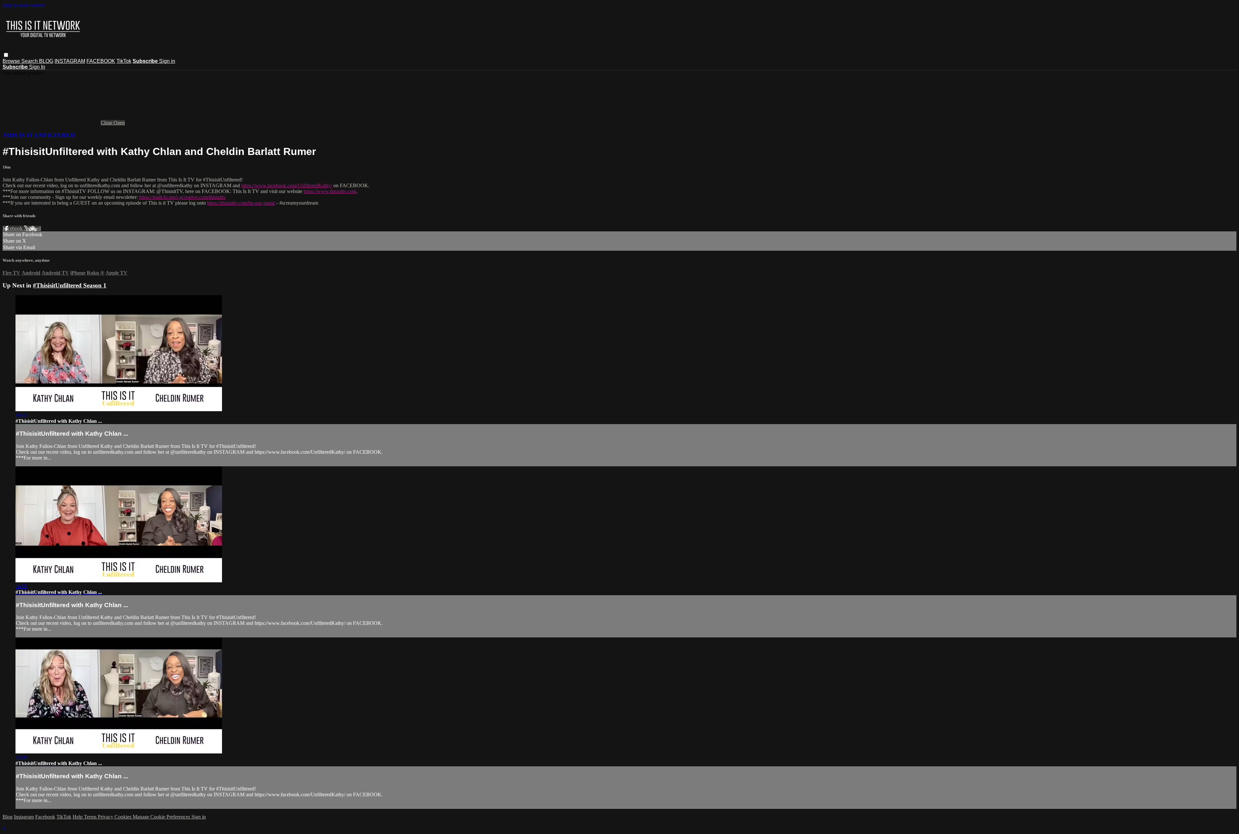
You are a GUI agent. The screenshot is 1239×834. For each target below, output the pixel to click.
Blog (8, 816)
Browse (12, 61)
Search (30, 61)
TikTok (123, 61)
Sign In (37, 67)
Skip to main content (24, 5)
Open (119, 122)
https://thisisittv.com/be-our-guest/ (241, 203)
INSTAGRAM (70, 61)
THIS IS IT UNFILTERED (39, 135)
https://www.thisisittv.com (330, 191)
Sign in (167, 61)
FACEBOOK (100, 61)
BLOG (46, 61)
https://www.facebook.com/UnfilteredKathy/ (286, 185)
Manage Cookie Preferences (162, 816)
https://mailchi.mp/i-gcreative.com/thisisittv (182, 197)
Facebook (13, 228)
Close (107, 122)
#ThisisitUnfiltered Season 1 (69, 285)
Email (35, 228)
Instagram (24, 816)
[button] (6, 55)
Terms (91, 816)
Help (78, 816)
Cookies (124, 816)
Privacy (106, 816)
